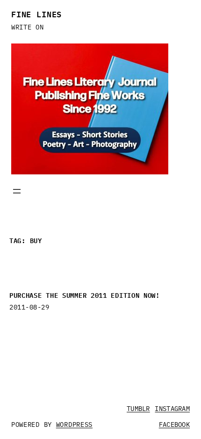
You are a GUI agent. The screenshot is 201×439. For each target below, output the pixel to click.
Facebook (174, 424)
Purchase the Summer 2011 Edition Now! (84, 295)
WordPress (74, 424)
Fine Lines (36, 13)
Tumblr (138, 408)
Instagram (172, 408)
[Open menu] (16, 191)
